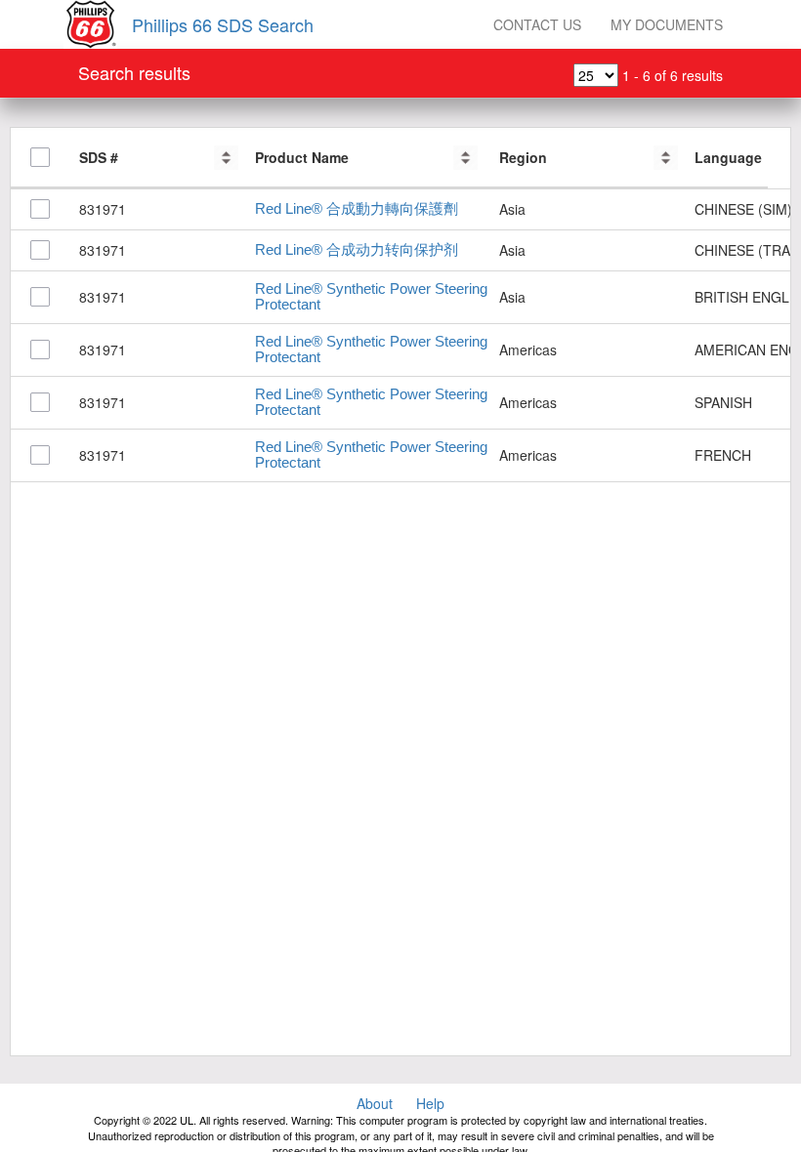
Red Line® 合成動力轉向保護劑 (356, 209)
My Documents (667, 24)
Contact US (537, 24)
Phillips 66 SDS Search (223, 24)
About (375, 1103)
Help (430, 1103)
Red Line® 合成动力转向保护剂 (356, 250)
